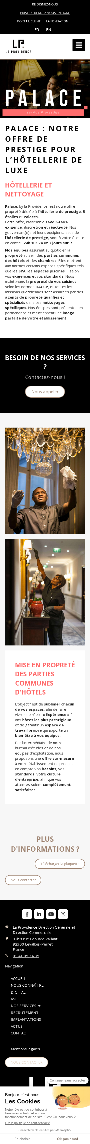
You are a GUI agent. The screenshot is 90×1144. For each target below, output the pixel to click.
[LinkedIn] (39, 914)
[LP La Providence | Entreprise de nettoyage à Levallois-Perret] (18, 46)
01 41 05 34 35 (26, 955)
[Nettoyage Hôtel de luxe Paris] (45, 481)
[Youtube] (51, 914)
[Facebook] (27, 914)
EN (48, 29)
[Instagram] (63, 914)
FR (36, 29)
